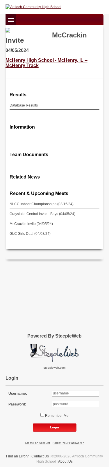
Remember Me (56, 416)
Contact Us (40, 456)
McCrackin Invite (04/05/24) (31, 224)
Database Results (24, 105)
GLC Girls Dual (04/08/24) (30, 234)
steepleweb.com (54, 367)
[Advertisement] (55, 294)
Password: (17, 404)
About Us (65, 461)
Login (54, 427)
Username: (17, 394)
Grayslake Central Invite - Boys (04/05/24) (42, 214)
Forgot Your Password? (68, 442)
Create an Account (37, 442)
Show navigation (11, 19)
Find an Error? (17, 456)
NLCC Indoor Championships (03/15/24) (42, 204)
